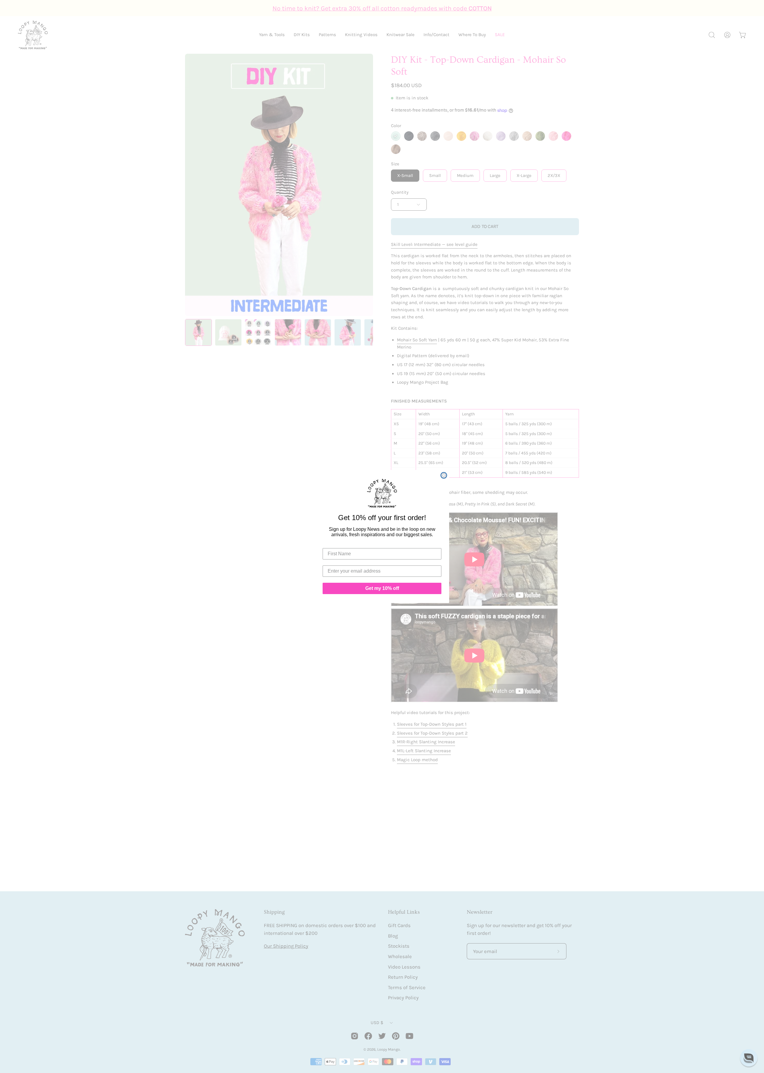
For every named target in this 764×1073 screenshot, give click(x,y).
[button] (748, 1057)
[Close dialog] (444, 475)
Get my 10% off (382, 588)
